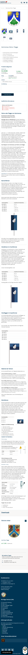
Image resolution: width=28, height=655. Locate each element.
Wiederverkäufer (6, 611)
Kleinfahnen (6, 109)
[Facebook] (6, 650)
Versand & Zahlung (7, 602)
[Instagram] (9, 650)
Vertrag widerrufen (6, 652)
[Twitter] (2, 650)
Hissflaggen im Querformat (9, 108)
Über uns (5, 604)
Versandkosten (5, 73)
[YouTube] (12, 650)
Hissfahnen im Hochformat (9, 107)
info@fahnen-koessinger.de (8, 583)
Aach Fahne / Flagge (5, 540)
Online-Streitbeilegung (8, 616)
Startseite (2, 8)
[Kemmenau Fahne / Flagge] (14, 19)
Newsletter (5, 615)
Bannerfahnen (7, 106)
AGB (4, 609)
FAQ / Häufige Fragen (8, 605)
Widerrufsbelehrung (7, 614)
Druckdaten (5, 606)
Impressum (5, 608)
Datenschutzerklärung (8, 612)
